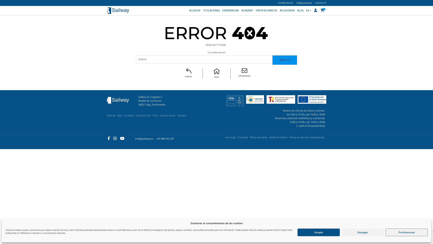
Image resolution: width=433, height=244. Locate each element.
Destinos (111, 115)
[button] (322, 10)
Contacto (320, 3)
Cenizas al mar (143, 115)
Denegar (363, 232)
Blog (119, 115)
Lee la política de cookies (203, 230)
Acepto (318, 232)
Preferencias (407, 232)
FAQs (155, 115)
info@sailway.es (304, 3)
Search (284, 60)
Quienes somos (168, 115)
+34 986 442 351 (285, 3)
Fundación (128, 115)
